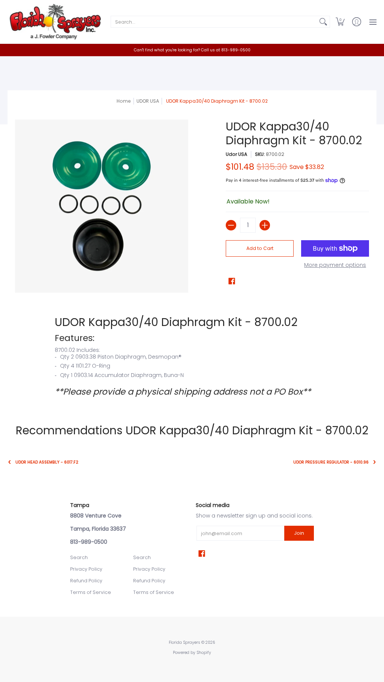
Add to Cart (259, 248)
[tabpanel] (192, 356)
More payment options (335, 265)
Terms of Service (90, 592)
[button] (340, 21)
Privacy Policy (86, 569)
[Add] (265, 225)
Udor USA (236, 154)
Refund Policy (86, 580)
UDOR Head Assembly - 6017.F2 (46, 462)
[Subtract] (231, 225)
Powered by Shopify (192, 652)
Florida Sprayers (184, 642)
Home (124, 101)
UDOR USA (147, 101)
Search (79, 557)
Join (299, 533)
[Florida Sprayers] (54, 21)
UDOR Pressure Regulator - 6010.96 (331, 462)
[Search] (323, 21)
